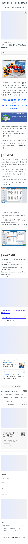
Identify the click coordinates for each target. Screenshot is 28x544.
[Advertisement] (14, 25)
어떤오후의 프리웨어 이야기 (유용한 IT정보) (14, 3)
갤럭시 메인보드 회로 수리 (11, 374)
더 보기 (24, 391)
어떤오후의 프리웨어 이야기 (15, 537)
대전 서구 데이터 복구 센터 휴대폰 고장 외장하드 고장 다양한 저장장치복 (13, 377)
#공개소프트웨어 (6, 526)
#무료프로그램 (19, 526)
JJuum (17, 542)
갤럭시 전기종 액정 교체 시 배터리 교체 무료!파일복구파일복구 (9, 365)
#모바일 (13, 526)
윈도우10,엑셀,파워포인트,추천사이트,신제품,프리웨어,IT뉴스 (11, 440)
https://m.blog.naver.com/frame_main (12, 371)
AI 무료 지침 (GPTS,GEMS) (13, 7)
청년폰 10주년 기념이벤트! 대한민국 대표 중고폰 (9, 363)
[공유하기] (8, 386)
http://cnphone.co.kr (9, 360)
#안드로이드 (11, 530)
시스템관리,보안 (5, 42)
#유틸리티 (12, 528)
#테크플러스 (18, 530)
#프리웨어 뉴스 (5, 528)
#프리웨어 (4, 530)
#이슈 (20, 528)
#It (17, 528)
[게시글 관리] (12, 386)
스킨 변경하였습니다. (7, 478)
